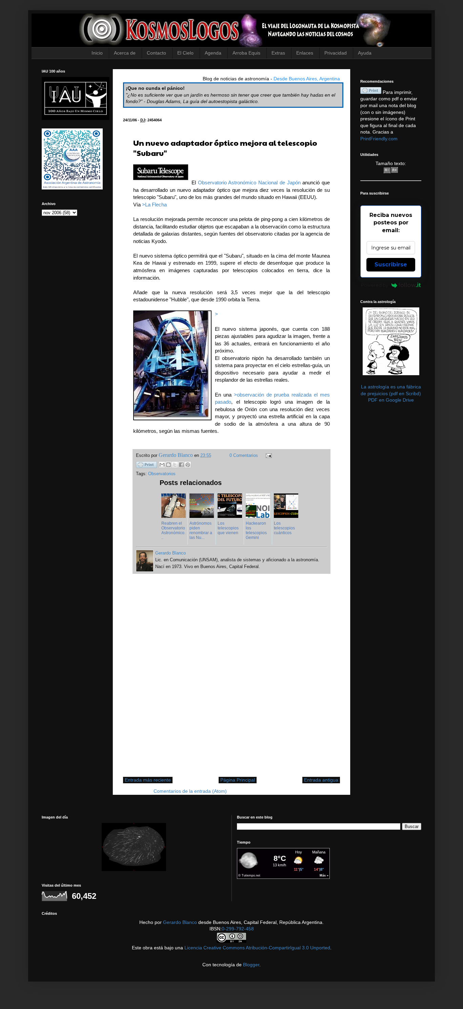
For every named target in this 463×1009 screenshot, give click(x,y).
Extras (278, 53)
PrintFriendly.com (379, 138)
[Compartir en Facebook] (181, 464)
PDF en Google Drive (391, 400)
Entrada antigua (321, 780)
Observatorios (162, 473)
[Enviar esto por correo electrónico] (162, 464)
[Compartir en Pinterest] (187, 464)
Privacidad (335, 53)
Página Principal (237, 780)
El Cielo (185, 53)
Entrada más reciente (148, 780)
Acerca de (125, 53)
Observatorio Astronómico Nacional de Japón (249, 182)
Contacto (156, 53)
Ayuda (364, 53)
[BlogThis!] (168, 464)
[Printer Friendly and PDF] (146, 465)
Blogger (251, 964)
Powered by (374, 285)
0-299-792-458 (238, 928)
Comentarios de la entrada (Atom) (190, 791)
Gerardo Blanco (180, 922)
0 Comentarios (243, 455)
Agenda (213, 53)
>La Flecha (154, 204)
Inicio (97, 53)
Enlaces (304, 53)
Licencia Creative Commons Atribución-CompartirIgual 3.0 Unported (257, 947)
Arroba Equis (246, 53)
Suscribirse (391, 264)
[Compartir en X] (175, 464)
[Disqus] (231, 679)
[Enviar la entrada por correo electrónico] (268, 455)
